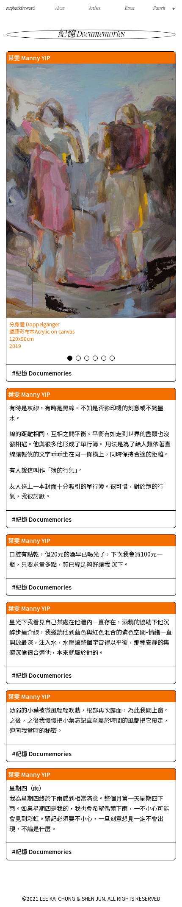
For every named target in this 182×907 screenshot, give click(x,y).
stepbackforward (20, 8)
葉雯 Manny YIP (29, 57)
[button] (69, 358)
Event (130, 8)
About (60, 8)
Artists (94, 8)
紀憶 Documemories (44, 373)
